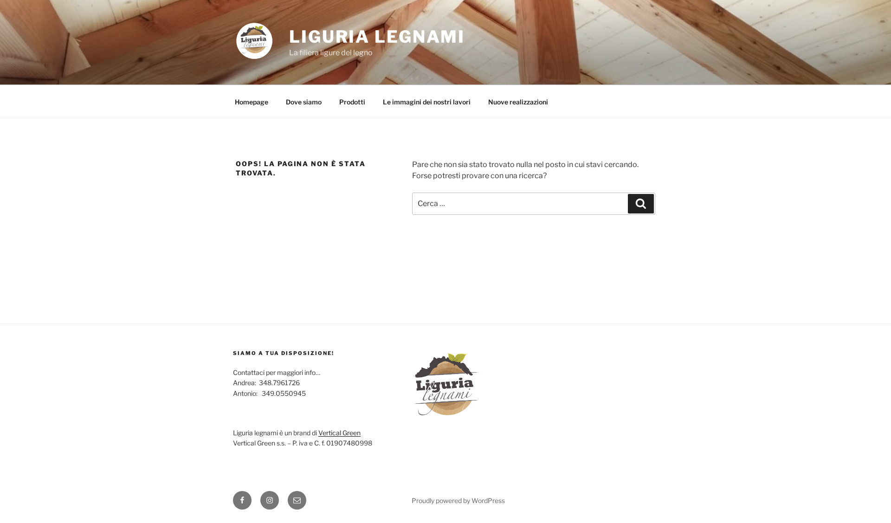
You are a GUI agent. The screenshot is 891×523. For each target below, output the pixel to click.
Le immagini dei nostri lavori (427, 102)
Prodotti (352, 102)
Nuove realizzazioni (518, 102)
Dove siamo (304, 102)
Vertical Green (339, 433)
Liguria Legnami (377, 36)
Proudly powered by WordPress (458, 500)
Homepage (251, 102)
